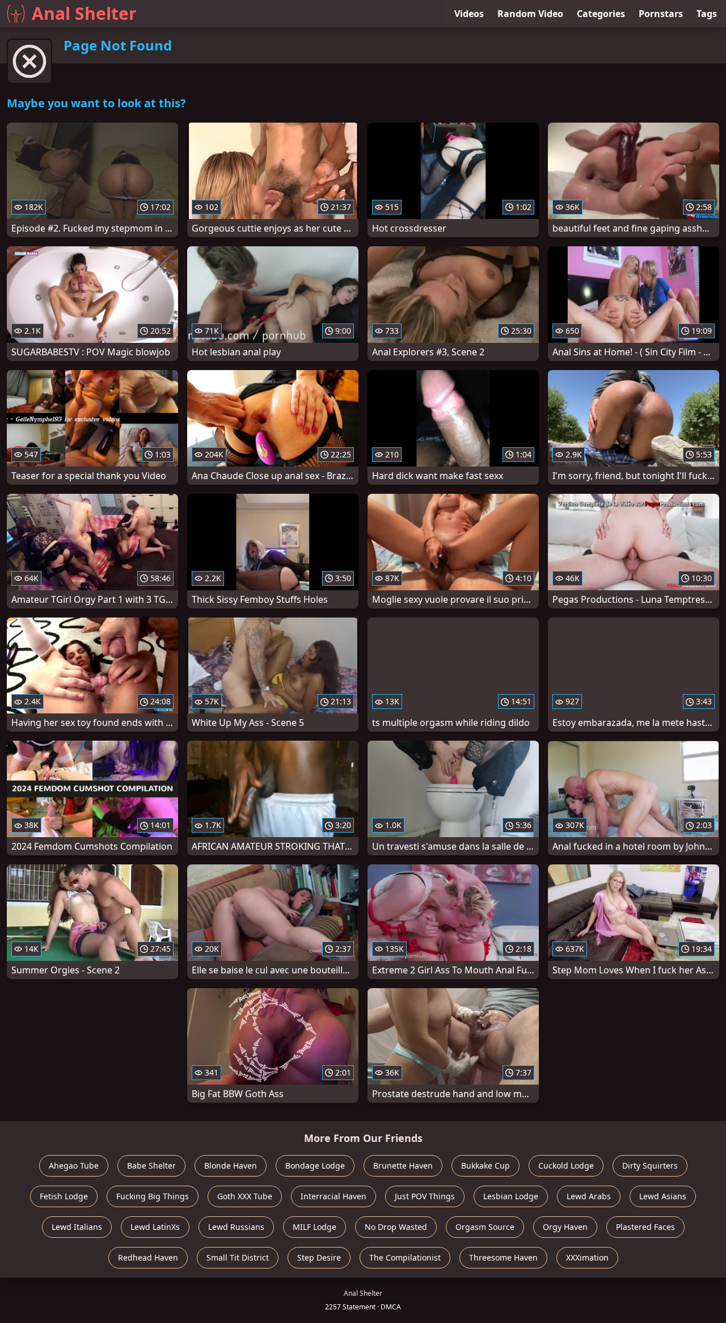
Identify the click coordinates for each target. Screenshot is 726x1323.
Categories (601, 13)
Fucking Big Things (152, 1196)
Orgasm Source (484, 1226)
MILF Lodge (314, 1226)
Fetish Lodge (64, 1196)
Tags (707, 13)
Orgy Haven (565, 1226)
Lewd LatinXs (155, 1226)
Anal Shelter (84, 13)
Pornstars (661, 13)
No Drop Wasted (396, 1226)
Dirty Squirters (650, 1165)
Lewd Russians (236, 1226)
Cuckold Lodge (566, 1165)
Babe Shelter (151, 1165)
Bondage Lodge (315, 1165)
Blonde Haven (230, 1165)
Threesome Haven (503, 1257)
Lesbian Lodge (510, 1196)
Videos (469, 13)
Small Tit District (237, 1257)
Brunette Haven (403, 1165)
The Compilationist (405, 1257)
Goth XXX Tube (244, 1196)
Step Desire (319, 1257)
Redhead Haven (148, 1257)
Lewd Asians (662, 1196)
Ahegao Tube (74, 1165)
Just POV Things (425, 1196)
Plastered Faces (645, 1226)
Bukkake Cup (485, 1165)
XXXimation (587, 1257)
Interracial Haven (333, 1196)
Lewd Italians (77, 1226)
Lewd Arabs (589, 1196)
